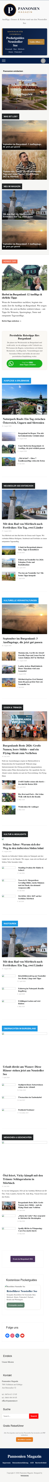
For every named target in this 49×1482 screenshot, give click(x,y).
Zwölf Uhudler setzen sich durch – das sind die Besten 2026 (31, 782)
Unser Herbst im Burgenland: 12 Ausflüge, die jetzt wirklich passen (31, 447)
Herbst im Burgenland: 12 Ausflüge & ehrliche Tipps (22, 296)
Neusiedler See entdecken (18, 486)
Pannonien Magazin (25, 1456)
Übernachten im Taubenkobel (30, 1097)
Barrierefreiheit (41, 1462)
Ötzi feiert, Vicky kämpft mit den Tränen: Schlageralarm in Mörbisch (23, 1179)
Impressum (7, 1462)
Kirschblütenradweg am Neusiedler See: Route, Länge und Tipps (32, 977)
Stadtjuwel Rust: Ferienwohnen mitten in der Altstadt (30, 1086)
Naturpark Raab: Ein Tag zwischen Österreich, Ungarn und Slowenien (24, 421)
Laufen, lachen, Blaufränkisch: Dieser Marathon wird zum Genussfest (30, 668)
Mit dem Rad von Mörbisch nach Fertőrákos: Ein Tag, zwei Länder (23, 525)
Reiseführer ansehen (24, 1439)
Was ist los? (10, 116)
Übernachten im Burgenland (20, 1028)
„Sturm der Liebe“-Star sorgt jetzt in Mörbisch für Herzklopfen (31, 1217)
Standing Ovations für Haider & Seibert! (30, 868)
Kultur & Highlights (15, 834)
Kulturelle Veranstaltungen (20, 600)
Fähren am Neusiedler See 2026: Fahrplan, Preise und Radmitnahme (31, 562)
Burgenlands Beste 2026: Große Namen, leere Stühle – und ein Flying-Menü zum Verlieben (22, 749)
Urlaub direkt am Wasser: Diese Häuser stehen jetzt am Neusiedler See (23, 1070)
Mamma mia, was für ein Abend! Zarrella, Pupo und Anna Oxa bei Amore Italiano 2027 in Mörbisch (31, 655)
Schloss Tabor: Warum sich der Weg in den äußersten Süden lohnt (23, 846)
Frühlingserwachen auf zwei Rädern (29, 1002)
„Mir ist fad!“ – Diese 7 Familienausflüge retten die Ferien (31, 459)
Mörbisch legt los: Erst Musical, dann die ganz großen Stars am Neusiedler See (30, 682)
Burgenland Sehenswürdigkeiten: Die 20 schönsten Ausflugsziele (24, 87)
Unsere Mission (8, 1362)
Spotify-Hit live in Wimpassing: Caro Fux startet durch (30, 1229)
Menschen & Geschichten (18, 1137)
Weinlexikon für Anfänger (28, 806)
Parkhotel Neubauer (26, 1109)
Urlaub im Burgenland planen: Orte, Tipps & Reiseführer (30, 548)
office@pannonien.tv (10, 1400)
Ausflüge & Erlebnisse (16, 381)
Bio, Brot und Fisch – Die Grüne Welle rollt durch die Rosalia (31, 795)
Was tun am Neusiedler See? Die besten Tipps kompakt (31, 574)
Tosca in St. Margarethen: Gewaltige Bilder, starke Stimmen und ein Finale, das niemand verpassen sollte (31, 884)
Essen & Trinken (12, 707)
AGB (32, 1462)
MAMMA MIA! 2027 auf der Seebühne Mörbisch (29, 897)
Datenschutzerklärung (20, 1462)
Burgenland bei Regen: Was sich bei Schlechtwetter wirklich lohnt (31, 434)
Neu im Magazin (12, 186)
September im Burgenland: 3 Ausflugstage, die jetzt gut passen (22, 640)
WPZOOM (25, 1475)
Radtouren (10, 923)
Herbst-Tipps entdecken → (11, 321)
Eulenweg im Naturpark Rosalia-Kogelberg (31, 989)
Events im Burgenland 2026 (23, 1259)
